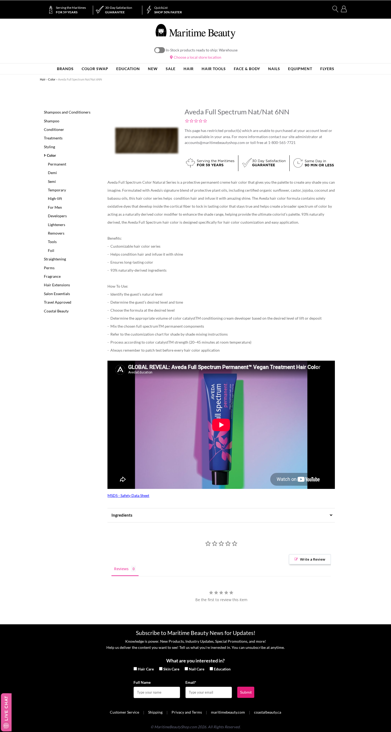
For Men (55, 207)
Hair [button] (189, 68)
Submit (246, 692)
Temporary (57, 190)
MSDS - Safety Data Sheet (128, 495)
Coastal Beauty (56, 311)
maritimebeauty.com (228, 712)
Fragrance (52, 276)
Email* (190, 682)
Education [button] (128, 68)
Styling (49, 146)
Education (222, 669)
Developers (57, 216)
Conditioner (54, 129)
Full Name (142, 682)
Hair (42, 79)
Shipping (155, 712)
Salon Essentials (57, 293)
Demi (52, 172)
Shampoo (51, 121)
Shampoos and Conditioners (67, 112)
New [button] (153, 68)
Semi (52, 181)
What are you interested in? (195, 660)
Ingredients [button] (121, 515)
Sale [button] (171, 68)
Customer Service (124, 712)
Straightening (55, 259)
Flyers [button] (327, 68)
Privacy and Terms (187, 712)
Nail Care (196, 669)
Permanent (57, 164)
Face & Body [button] (247, 68)
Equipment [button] (300, 68)
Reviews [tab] (121, 568)
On (159, 50)
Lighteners (56, 224)
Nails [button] (274, 68)
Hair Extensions (57, 285)
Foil (51, 250)
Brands (65, 68)
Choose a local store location (197, 57)
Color (51, 79)
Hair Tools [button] (214, 68)
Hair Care (146, 669)
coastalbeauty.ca (267, 712)
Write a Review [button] (312, 559)
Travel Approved (57, 302)
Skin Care (171, 669)
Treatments (53, 138)
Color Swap (95, 68)
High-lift (55, 198)
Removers (56, 233)
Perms (49, 268)
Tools (52, 241)
